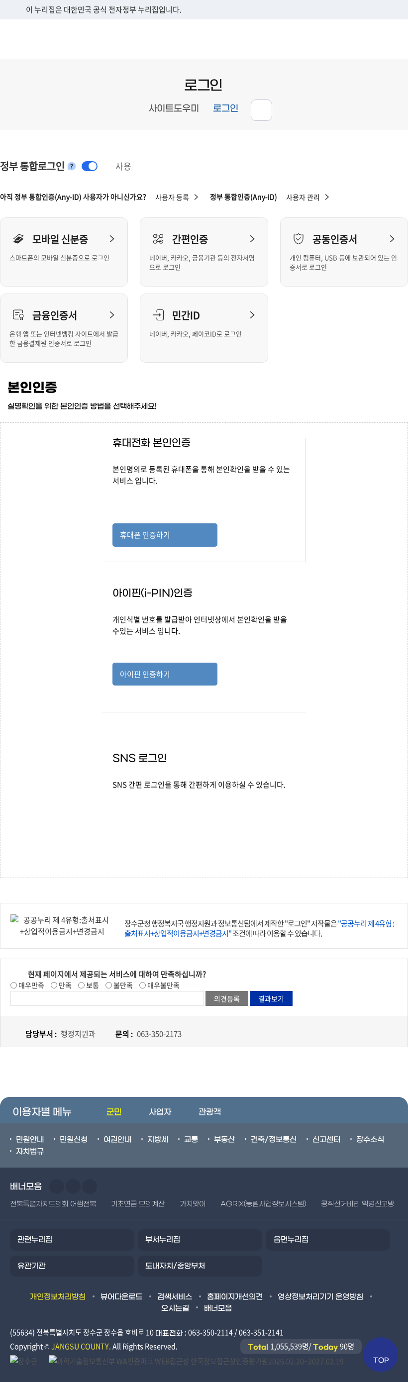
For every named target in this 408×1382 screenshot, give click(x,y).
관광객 (210, 1112)
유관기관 (31, 1266)
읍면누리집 (291, 1239)
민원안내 (30, 1139)
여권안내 (117, 1139)
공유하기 (261, 110)
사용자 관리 (303, 197)
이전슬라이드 (56, 1186)
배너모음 (218, 1308)
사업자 (160, 1112)
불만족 (122, 985)
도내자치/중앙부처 (175, 1266)
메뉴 (344, 39)
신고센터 (326, 1139)
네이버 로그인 (164, 802)
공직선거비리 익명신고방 (357, 1204)
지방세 (157, 1139)
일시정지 (89, 1186)
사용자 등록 (172, 197)
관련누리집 (34, 1239)
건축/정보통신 (274, 1139)
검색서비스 (174, 1296)
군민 (113, 1112)
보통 (92, 985)
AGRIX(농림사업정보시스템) (263, 1204)
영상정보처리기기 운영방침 (320, 1296)
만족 (64, 985)
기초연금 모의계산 (138, 1204)
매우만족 (30, 985)
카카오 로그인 (164, 832)
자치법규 (30, 1151)
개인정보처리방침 (58, 1296)
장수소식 (370, 1139)
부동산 (224, 1139)
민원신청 (74, 1139)
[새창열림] (24, 1360)
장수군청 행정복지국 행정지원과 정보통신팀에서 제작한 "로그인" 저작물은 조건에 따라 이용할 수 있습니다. (259, 928)
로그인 (225, 108)
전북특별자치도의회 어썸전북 (53, 1204)
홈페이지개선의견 (235, 1296)
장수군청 (40, 39)
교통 (191, 1139)
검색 (388, 39)
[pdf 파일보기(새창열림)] (196, 1360)
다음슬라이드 (73, 1186)
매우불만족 (163, 985)
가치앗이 (192, 1204)
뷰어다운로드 (121, 1296)
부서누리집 (162, 1239)
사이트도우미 (173, 108)
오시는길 (175, 1308)
